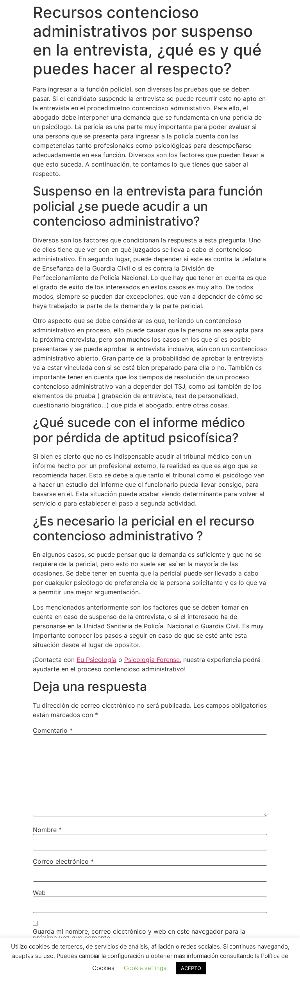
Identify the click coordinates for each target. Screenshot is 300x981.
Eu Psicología (96, 660)
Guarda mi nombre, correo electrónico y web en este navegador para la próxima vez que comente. (139, 934)
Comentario (53, 730)
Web (39, 893)
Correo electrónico (63, 861)
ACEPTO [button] (191, 968)
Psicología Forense (152, 660)
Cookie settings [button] (145, 968)
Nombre (47, 830)
